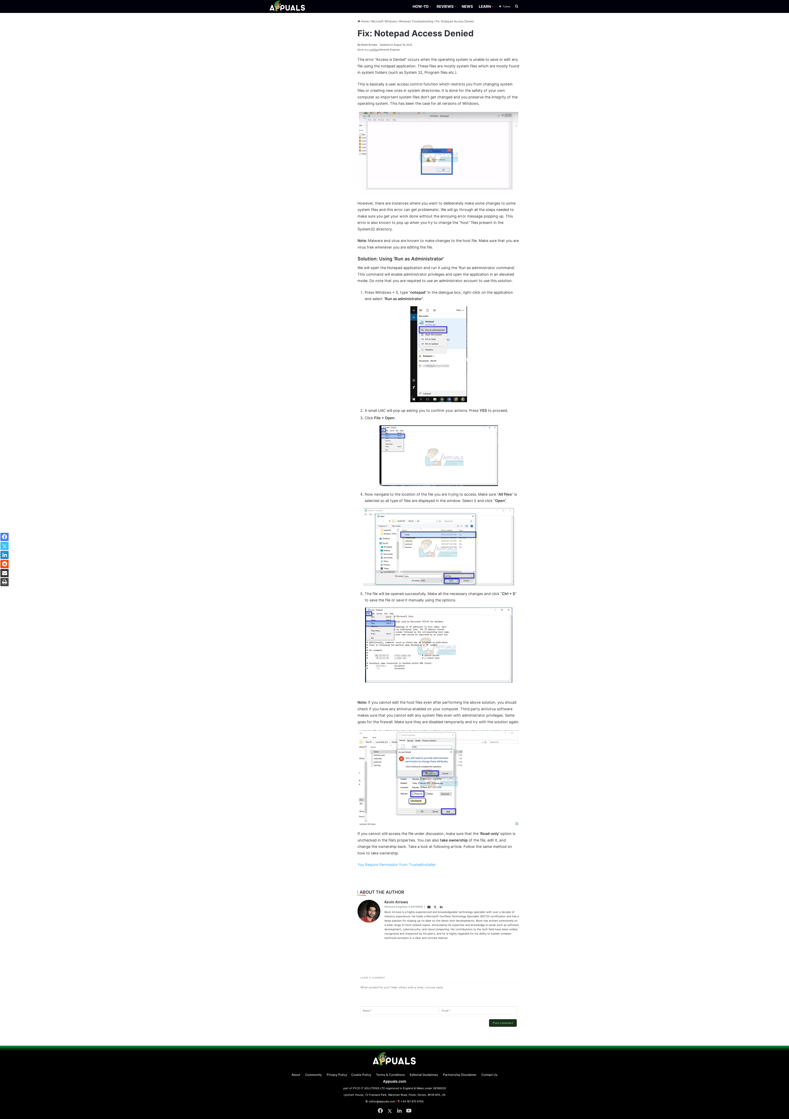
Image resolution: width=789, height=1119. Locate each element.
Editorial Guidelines (424, 1075)
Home (364, 21)
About (296, 1075)
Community (313, 1075)
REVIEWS (445, 6)
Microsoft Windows (384, 21)
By (359, 44)
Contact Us (489, 1075)
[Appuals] (287, 6)
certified (374, 49)
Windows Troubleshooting (416, 21)
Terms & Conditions (390, 1075)
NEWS (467, 6)
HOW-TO (421, 6)
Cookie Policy (361, 1075)
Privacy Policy (337, 1075)
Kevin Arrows (367, 44)
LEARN (485, 6)
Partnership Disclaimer (459, 1075)
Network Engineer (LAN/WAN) (403, 906)
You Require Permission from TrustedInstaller (397, 864)
